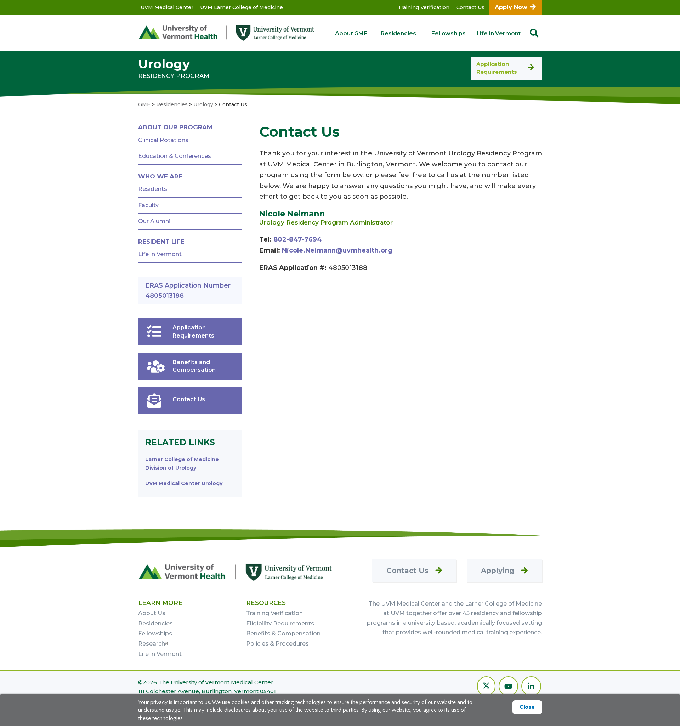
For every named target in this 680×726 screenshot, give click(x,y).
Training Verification (423, 7)
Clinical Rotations (163, 140)
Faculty (148, 205)
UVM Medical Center (167, 7)
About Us (151, 613)
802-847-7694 (297, 239)
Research (151, 643)
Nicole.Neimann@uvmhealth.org (337, 250)
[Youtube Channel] (508, 687)
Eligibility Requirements (280, 623)
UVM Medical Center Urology (183, 483)
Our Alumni (154, 221)
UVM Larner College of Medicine (241, 7)
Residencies (398, 33)
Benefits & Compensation (283, 633)
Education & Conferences (174, 156)
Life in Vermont (499, 33)
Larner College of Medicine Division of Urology (182, 463)
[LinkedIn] (531, 687)
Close (527, 707)
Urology (164, 64)
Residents (152, 189)
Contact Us (470, 7)
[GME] (235, 572)
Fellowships (448, 33)
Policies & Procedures (277, 643)
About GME (351, 33)
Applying (497, 570)
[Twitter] (486, 687)
